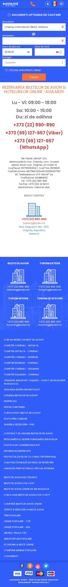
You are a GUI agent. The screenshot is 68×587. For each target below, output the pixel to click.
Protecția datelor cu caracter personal (30, 456)
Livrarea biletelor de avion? (21, 395)
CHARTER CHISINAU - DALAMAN (21, 368)
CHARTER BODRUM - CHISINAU (21, 362)
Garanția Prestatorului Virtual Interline (29, 468)
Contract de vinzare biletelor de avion (28, 433)
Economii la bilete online (19, 544)
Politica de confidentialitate (22, 445)
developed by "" (34, 582)
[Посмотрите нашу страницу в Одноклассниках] (30, 566)
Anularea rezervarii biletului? (22, 389)
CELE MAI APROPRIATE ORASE (24, 70)
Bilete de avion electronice (20, 477)
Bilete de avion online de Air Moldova (26, 489)
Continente (11, 556)
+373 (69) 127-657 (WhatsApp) (34, 144)
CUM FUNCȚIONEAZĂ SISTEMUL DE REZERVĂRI (28, 462)
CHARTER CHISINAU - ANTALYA (21, 345)
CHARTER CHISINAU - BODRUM (21, 357)
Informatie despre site (17, 451)
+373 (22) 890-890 (34, 125)
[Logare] (47, 3)
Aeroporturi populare (18, 538)
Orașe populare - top (17, 521)
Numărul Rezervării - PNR (19, 424)
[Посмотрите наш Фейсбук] (22, 566)
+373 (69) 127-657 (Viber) (34, 133)
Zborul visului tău (15, 532)
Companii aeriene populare (20, 550)
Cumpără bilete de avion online (23, 503)
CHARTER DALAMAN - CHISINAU (21, 374)
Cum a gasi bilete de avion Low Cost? (27, 494)
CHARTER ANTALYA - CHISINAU (21, 351)
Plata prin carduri (15, 418)
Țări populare (12, 515)
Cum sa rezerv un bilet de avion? (24, 339)
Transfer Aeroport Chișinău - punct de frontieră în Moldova (34, 382)
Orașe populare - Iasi (17, 527)
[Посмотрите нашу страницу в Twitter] (46, 566)
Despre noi (10, 401)
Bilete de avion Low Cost (19, 483)
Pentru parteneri (14, 407)
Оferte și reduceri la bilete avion (24, 509)
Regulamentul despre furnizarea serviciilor (30, 439)
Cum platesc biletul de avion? (22, 412)
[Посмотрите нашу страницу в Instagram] (38, 566)
